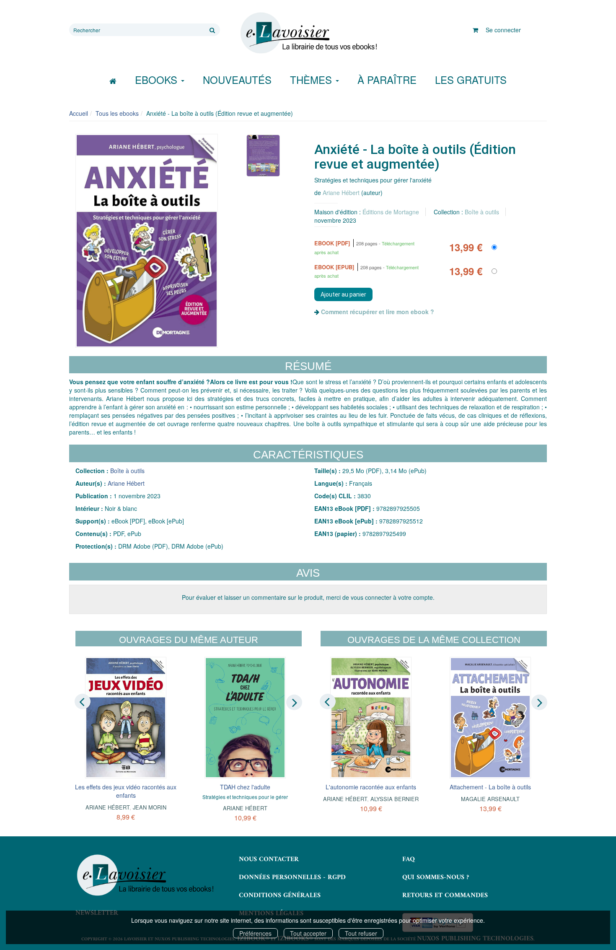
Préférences (255, 933)
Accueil (78, 113)
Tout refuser (361, 933)
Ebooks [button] (157, 79)
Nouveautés (237, 79)
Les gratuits (471, 79)
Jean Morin (149, 807)
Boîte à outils (482, 212)
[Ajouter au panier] (343, 294)
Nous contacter (269, 859)
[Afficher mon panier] (475, 30)
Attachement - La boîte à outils (490, 787)
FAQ (408, 859)
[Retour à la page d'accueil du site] (308, 33)
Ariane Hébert (341, 192)
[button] (146, 241)
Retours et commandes (445, 895)
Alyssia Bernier (394, 799)
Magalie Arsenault (490, 799)
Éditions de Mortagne (390, 212)
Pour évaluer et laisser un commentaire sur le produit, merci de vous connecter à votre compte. (308, 597)
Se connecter (503, 30)
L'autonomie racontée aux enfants (371, 787)
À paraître (387, 79)
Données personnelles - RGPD (292, 877)
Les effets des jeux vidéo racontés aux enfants (125, 791)
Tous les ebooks (117, 113)
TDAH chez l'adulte (245, 787)
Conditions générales (280, 895)
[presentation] (83, 701)
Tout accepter (308, 933)
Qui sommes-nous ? (435, 877)
